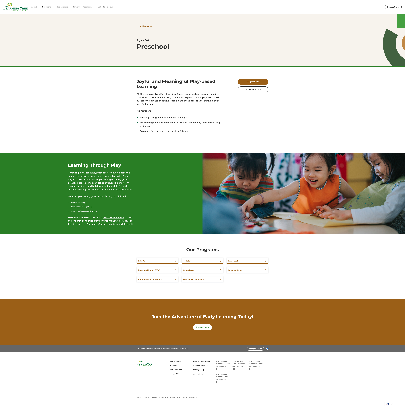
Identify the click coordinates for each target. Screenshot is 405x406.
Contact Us (174, 374)
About (34, 7)
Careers (76, 7)
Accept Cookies (255, 349)
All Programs (146, 26)
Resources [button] (87, 7)
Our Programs (175, 361)
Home (185, 397)
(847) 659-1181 (221, 379)
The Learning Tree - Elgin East (239, 362)
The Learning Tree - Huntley (222, 375)
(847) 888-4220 (254, 366)
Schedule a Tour (105, 7)
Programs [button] (46, 7)
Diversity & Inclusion (201, 361)
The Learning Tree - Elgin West (256, 362)
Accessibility (198, 374)
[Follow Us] (217, 370)
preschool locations (113, 217)
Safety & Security (200, 365)
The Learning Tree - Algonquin (223, 362)
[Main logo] (144, 363)
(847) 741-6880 (237, 366)
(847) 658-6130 (221, 366)
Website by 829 (193, 397)
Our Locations (63, 7)
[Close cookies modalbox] (267, 349)
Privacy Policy (183, 348)
